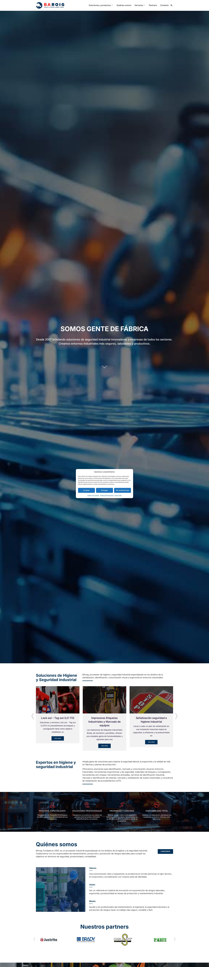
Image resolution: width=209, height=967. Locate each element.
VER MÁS (57, 738)
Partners (153, 5)
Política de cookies (93, 495)
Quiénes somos (124, 5)
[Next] (176, 715)
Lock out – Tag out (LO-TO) (57, 718)
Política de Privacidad (106, 495)
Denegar (104, 490)
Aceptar (86, 490)
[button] (171, 5)
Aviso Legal (118, 495)
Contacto (164, 5)
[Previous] (32, 715)
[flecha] (104, 366)
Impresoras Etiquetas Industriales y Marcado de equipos (104, 721)
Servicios (139, 5)
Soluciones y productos (100, 5)
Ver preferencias (122, 490)
